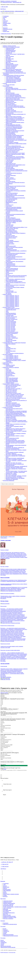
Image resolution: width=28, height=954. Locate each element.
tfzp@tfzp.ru (3, 8)
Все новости (3, 598)
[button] (4, 601)
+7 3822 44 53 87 (4, 864)
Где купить (3, 926)
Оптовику (3, 920)
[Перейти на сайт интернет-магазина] (5, 679)
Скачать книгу (11, 536)
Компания (3, 881)
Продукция (3, 898)
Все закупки (3, 675)
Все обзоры (3, 661)
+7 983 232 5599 (4, 6)
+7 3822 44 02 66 (4, 866)
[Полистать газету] (5, 678)
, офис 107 (7, 862)
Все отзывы (3, 575)
